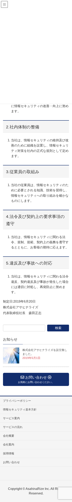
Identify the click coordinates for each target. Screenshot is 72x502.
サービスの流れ (13, 427)
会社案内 (8, 444)
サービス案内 (11, 418)
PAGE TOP (70, 481)
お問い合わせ (11, 462)
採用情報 (8, 453)
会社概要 (8, 435)
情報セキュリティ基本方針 (20, 409)
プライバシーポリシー (17, 400)
